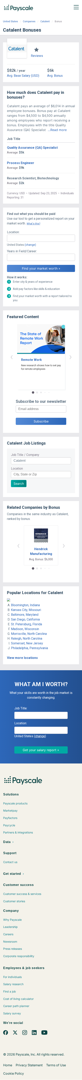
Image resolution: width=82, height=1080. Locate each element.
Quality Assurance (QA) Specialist (32, 148)
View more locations (22, 658)
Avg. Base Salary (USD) (23, 76)
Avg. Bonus (55, 76)
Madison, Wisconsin (25, 629)
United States (10, 21)
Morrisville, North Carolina (29, 634)
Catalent (45, 21)
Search (19, 484)
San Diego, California (25, 619)
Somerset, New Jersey (27, 643)
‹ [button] (11, 356)
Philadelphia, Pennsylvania (29, 648)
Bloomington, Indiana (25, 605)
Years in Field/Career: (22, 251)
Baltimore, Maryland (24, 615)
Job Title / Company (25, 455)
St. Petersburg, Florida (26, 624)
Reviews (37, 56)
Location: (13, 232)
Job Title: (20, 708)
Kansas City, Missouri (26, 610)
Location (17, 468)
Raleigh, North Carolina (26, 638)
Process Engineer (20, 163)
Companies (29, 21)
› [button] (70, 356)
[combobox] (41, 238)
